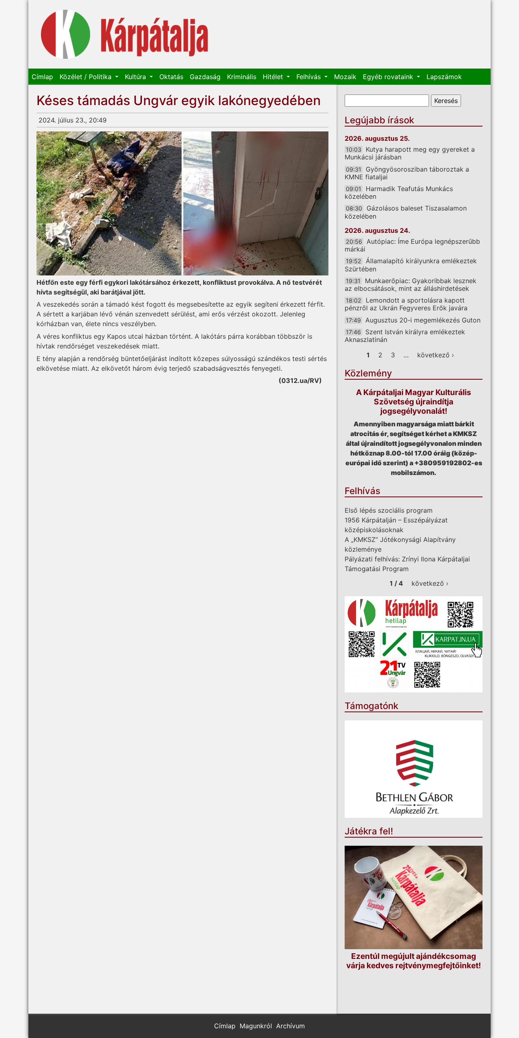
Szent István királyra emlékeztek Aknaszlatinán (405, 336)
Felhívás (309, 77)
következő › (435, 355)
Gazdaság (205, 77)
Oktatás (171, 77)
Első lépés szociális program (389, 510)
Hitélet (274, 77)
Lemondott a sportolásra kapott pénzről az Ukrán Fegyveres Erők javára (406, 304)
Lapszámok (444, 77)
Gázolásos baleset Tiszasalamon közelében (406, 212)
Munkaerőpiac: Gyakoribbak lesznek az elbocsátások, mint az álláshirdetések (410, 284)
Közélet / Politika (87, 77)
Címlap (42, 77)
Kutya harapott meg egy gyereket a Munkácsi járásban (410, 153)
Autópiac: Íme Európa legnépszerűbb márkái (412, 245)
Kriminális (241, 77)
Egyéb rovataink (389, 77)
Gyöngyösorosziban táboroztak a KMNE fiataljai (407, 173)
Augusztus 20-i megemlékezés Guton (422, 320)
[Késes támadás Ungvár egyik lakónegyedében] (182, 203)
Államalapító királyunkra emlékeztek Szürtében (411, 265)
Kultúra (136, 77)
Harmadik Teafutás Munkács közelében (399, 192)
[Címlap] (124, 34)
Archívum (290, 1026)
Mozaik (345, 77)
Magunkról (256, 1026)
